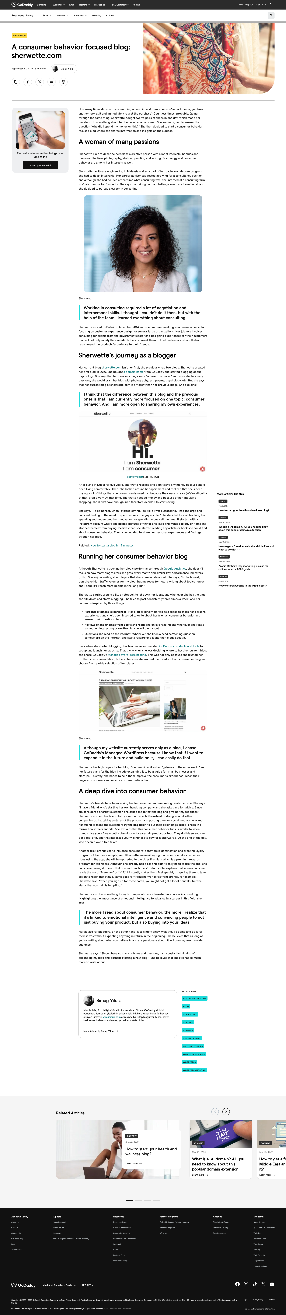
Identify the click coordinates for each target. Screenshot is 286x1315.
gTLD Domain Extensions (264, 1228)
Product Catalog (120, 1261)
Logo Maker (259, 1261)
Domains (223, 517)
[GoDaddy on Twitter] (263, 1285)
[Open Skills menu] (50, 15)
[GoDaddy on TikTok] (254, 1285)
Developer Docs (119, 1222)
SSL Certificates (120, 4)
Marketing (224, 556)
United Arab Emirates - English (57, 1285)
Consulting (189, 1014)
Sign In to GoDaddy (221, 1222)
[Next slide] (226, 1111)
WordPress (189, 1062)
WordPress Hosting (194, 1070)
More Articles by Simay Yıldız (98, 1031)
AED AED (86, 1285)
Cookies (271, 1300)
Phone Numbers (260, 1266)
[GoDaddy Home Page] (23, 1285)
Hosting (257, 1250)
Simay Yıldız (66, 68)
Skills (45, 15)
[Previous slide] (215, 1111)
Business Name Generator (124, 1239)
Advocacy (78, 15)
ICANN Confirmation (122, 1228)
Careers (14, 1228)
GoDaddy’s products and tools (179, 646)
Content (223, 501)
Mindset (61, 15)
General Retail (191, 1038)
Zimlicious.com (112, 1016)
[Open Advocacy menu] (86, 15)
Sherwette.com (135, 477)
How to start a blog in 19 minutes (112, 545)
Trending (96, 15)
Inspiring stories (193, 1046)
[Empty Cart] (272, 5)
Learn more (131, 1163)
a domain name (133, 371)
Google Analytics (175, 568)
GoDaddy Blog (17, 1239)
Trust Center (16, 1250)
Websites (223, 576)
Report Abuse (58, 1228)
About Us (15, 1222)
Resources (56, 1233)
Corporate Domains (121, 1233)
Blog (186, 1006)
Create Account (219, 1233)
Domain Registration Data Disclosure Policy (70, 1239)
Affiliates (163, 1233)
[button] (129, 1200)
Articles (110, 15)
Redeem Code (119, 1255)
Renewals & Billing (220, 1228)
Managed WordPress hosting (127, 654)
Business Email (260, 1239)
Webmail (117, 1244)
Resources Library (22, 15)
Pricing (136, 4)
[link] (28, 82)
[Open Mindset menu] (67, 15)
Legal (13, 1244)
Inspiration (20, 35)
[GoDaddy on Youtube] (272, 1285)
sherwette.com (111, 367)
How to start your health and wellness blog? (151, 1151)
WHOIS (116, 1250)
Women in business (194, 1054)
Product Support (59, 1222)
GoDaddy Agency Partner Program (174, 1222)
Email (72, 4)
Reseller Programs (167, 1228)
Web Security (259, 1255)
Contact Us (16, 1233)
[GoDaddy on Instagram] (246, 1285)
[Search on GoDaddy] (271, 15)
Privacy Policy (257, 1300)
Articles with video (194, 998)
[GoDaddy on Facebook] (237, 1285)
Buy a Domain (259, 1222)
